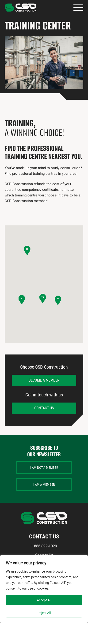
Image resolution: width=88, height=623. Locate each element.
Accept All (44, 600)
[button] (27, 250)
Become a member (44, 380)
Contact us (44, 408)
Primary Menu (78, 7)
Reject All (44, 613)
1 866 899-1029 (44, 546)
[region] (44, 589)
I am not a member (44, 467)
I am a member (44, 484)
